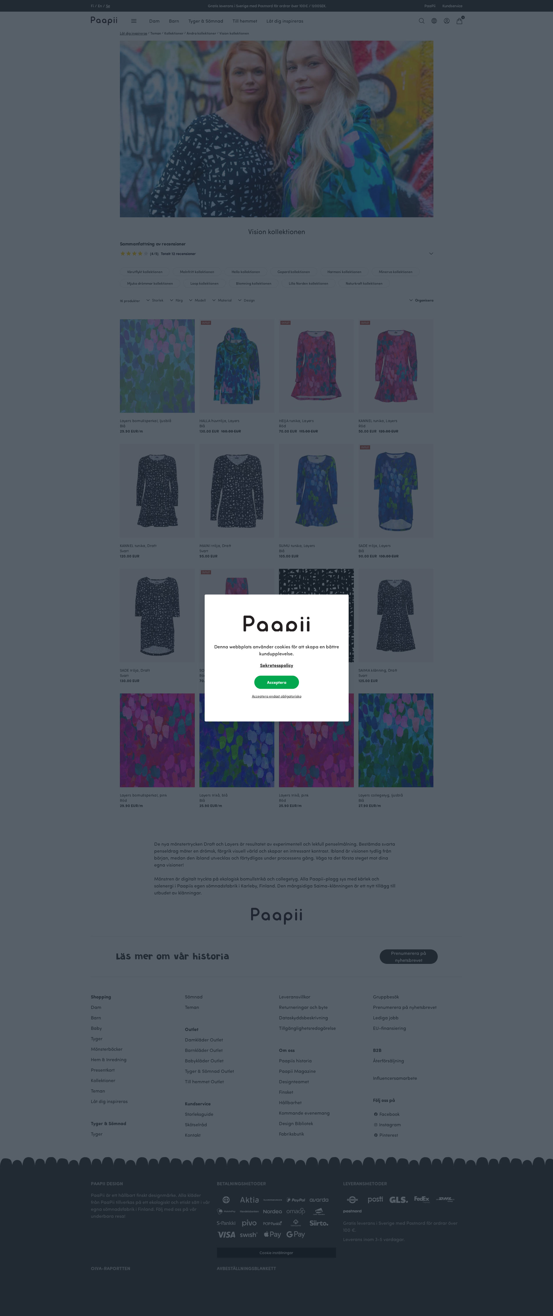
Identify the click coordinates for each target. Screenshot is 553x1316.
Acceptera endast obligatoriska (276, 696)
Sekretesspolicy (276, 665)
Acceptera (276, 682)
